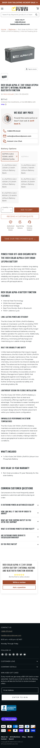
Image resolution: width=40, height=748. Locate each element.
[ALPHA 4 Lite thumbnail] (4, 76)
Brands (30, 737)
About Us (4, 737)
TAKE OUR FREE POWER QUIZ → (20, 239)
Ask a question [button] (19, 587)
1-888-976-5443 (13, 131)
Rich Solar (8, 94)
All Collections (15, 737)
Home (3, 29)
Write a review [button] (19, 582)
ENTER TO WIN (20, 697)
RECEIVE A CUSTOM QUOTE (20, 216)
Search (11, 739)
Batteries (12, 29)
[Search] (36, 14)
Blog (24, 737)
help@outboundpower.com (11, 635)
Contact (4, 739)
